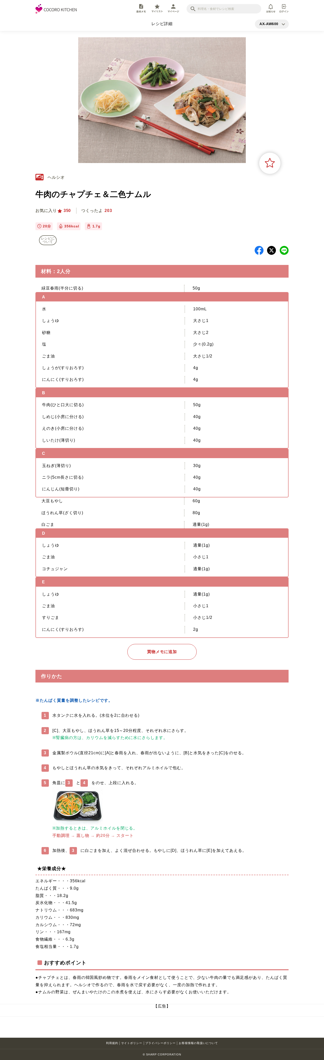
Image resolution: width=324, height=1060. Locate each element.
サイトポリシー (132, 1043)
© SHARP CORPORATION (162, 1054)
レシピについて (48, 240)
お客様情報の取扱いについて (198, 1043)
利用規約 (112, 1043)
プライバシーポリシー (160, 1043)
